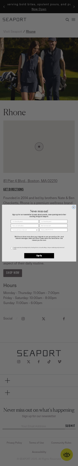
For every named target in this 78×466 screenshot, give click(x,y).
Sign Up (39, 255)
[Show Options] (37, 229)
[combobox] (24, 229)
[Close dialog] (73, 207)
